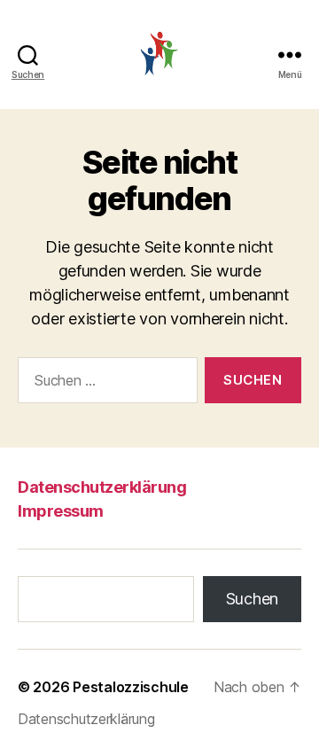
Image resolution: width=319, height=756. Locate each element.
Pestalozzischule (131, 687)
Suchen (252, 598)
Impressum (61, 511)
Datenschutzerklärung (102, 487)
